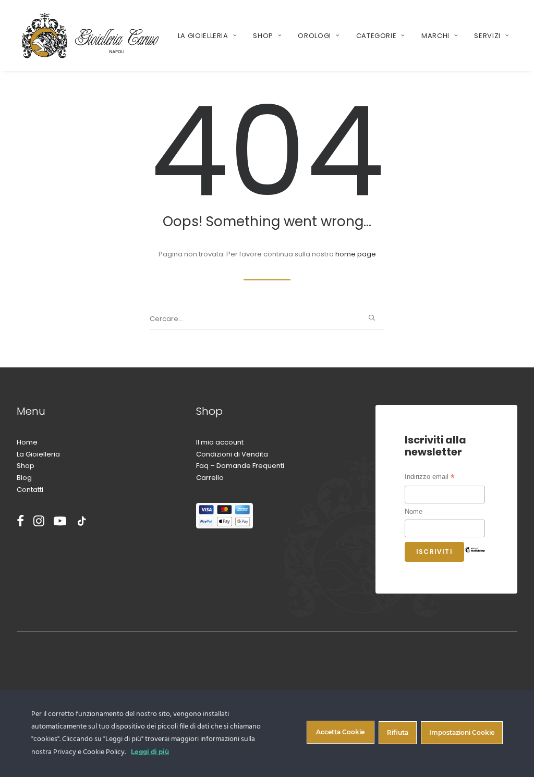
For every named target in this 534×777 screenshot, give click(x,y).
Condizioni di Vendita (232, 454)
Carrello (210, 478)
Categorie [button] (376, 36)
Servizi (487, 36)
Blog (24, 478)
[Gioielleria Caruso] (90, 35)
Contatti (30, 490)
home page (355, 254)
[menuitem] (208, 35)
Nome (413, 511)
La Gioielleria (203, 36)
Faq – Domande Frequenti (240, 466)
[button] (371, 317)
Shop (263, 36)
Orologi (314, 36)
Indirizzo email (430, 478)
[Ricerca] (267, 319)
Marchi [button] (435, 36)
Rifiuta (397, 732)
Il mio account (220, 442)
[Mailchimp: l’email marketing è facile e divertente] (474, 558)
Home (27, 442)
